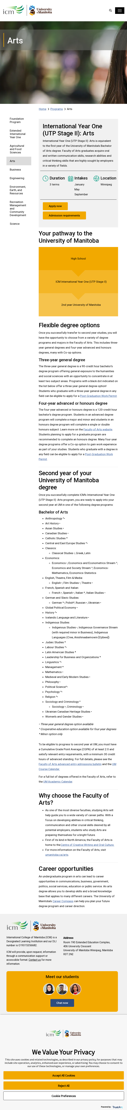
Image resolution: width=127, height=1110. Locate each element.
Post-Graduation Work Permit (98, 396)
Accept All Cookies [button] (63, 1075)
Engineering (17, 178)
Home (42, 109)
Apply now (55, 206)
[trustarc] (117, 1107)
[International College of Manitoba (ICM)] (27, 10)
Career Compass (63, 901)
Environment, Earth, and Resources (18, 190)
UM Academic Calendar (57, 781)
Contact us (35, 959)
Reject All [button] (63, 1086)
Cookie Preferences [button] (64, 1096)
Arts (12, 161)
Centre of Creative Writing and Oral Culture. (87, 844)
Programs (56, 109)
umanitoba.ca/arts (56, 854)
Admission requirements (64, 215)
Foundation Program (17, 120)
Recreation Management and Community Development (18, 208)
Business (15, 169)
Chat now (62, 1002)
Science (15, 223)
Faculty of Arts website (98, 429)
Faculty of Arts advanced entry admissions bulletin (70, 764)
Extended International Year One (17, 134)
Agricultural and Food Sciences (17, 149)
